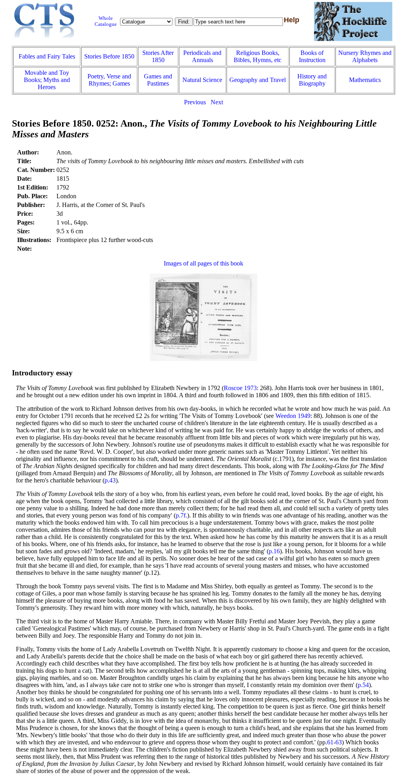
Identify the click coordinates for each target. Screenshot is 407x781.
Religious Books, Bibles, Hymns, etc (257, 56)
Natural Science (202, 79)
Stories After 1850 (158, 56)
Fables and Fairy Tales (47, 56)
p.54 (363, 684)
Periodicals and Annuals (202, 56)
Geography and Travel (257, 79)
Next (217, 102)
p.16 (274, 551)
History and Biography (312, 80)
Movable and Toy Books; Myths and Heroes (47, 79)
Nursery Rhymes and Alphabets (364, 56)
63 (338, 742)
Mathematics (365, 79)
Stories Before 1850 (109, 56)
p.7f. (181, 515)
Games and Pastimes (158, 80)
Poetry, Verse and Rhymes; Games (109, 80)
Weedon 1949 (292, 415)
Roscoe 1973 (240, 388)
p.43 (110, 480)
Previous (195, 102)
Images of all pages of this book (203, 263)
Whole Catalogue (106, 21)
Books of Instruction (312, 56)
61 (330, 742)
